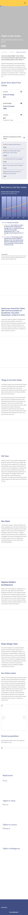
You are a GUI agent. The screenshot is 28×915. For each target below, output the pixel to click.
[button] (3, 717)
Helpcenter (4, 907)
